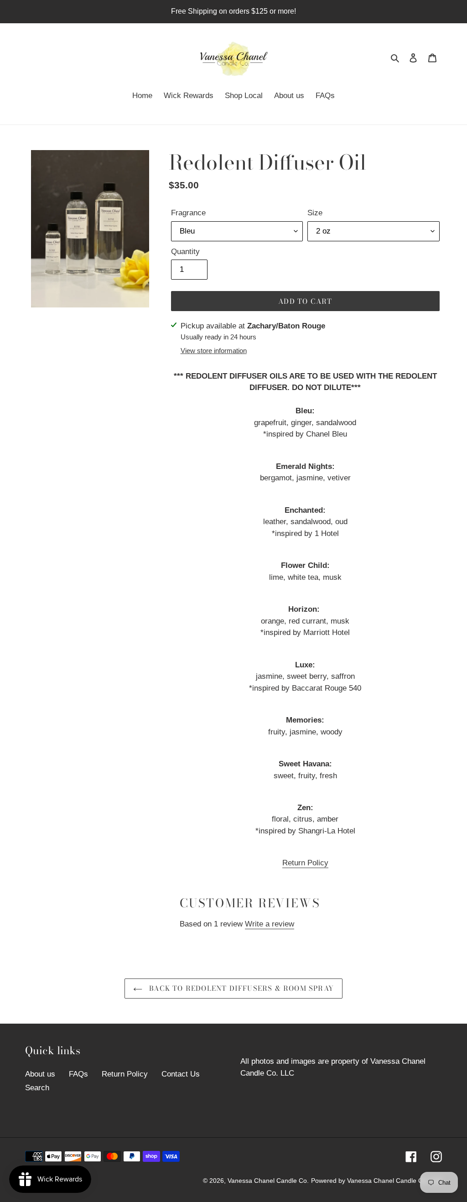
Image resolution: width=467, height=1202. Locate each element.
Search (37, 1087)
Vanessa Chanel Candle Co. (268, 1180)
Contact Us (180, 1074)
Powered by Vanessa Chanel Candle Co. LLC (376, 1180)
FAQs (78, 1074)
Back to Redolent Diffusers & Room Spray (240, 988)
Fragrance (188, 212)
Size (314, 212)
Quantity (185, 251)
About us (40, 1074)
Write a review (269, 924)
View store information (214, 350)
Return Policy (305, 863)
